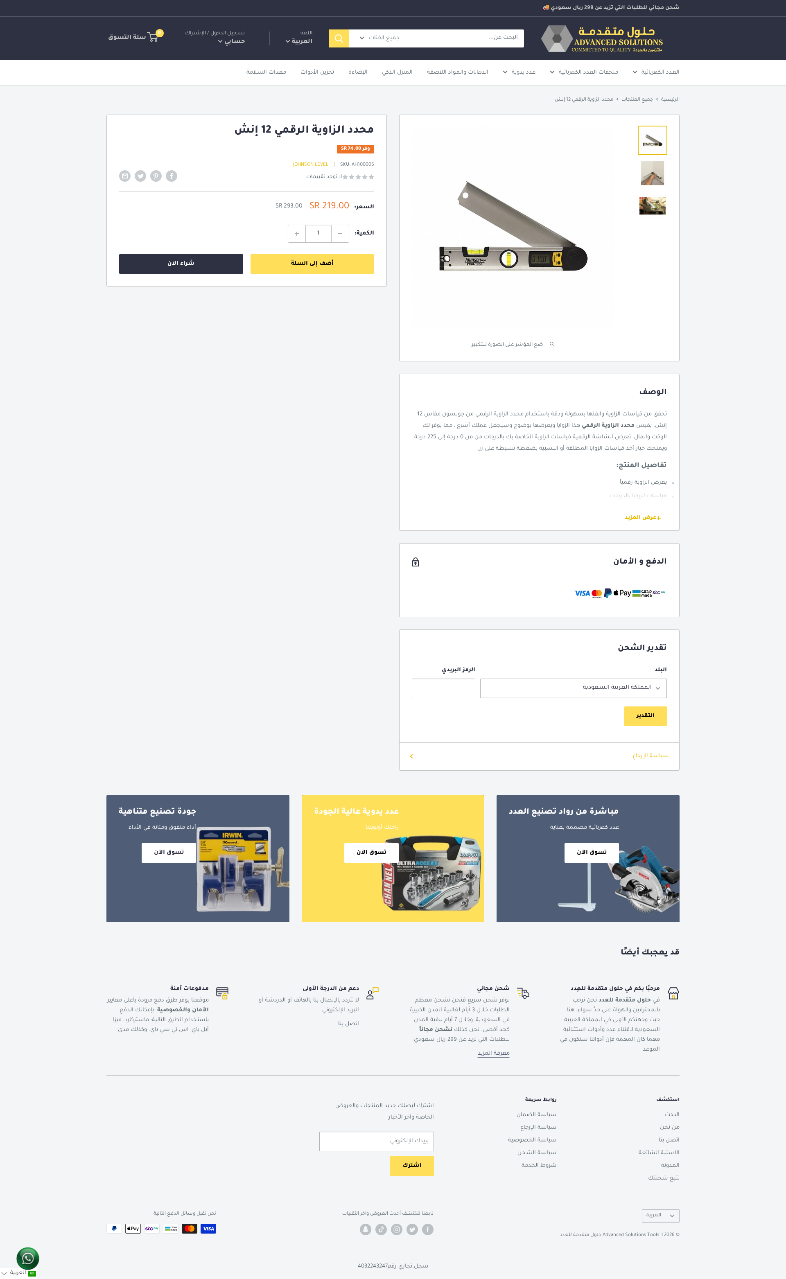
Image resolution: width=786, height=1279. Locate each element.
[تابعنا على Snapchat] (365, 1229)
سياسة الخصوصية (532, 1140)
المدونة (670, 1166)
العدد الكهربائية (660, 73)
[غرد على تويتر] (140, 176)
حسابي (234, 42)
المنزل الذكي (397, 73)
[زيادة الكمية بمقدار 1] (296, 233)
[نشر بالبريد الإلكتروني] (125, 176)
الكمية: (364, 233)
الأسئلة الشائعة (659, 1153)
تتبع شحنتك (664, 1178)
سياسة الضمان (537, 1115)
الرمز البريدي (458, 670)
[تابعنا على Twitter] (412, 1229)
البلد (661, 670)
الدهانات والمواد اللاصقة (457, 73)
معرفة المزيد (494, 1054)
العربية (653, 1215)
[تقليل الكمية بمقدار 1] (340, 233)
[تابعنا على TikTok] (381, 1229)
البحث (672, 1115)
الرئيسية (670, 100)
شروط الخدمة (539, 1166)
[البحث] (339, 38)
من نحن (670, 1128)
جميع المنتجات (637, 100)
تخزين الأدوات (317, 73)
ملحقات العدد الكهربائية (588, 73)
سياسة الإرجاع (650, 756)
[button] (18, 1273)
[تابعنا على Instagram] (396, 1229)
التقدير (646, 716)
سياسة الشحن (537, 1153)
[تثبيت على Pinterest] (156, 176)
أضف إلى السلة (312, 264)
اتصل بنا (348, 1024)
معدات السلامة (266, 73)
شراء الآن (180, 264)
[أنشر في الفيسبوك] (171, 176)
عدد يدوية (523, 73)
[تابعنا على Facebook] (428, 1229)
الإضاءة (358, 73)
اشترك (412, 1166)
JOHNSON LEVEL (310, 165)
